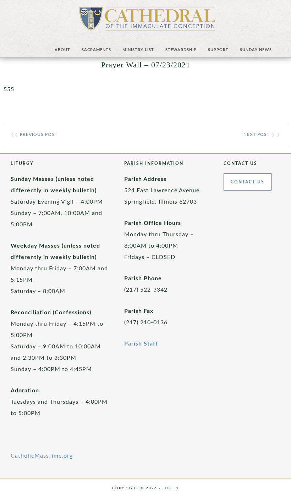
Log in (171, 488)
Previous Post (38, 134)
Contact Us (247, 182)
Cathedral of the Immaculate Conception (147, 21)
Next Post (256, 134)
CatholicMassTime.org (42, 456)
